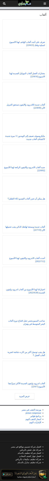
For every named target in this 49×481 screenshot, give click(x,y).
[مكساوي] (24, 3)
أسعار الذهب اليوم (33, 419)
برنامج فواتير (35, 416)
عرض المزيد (24, 396)
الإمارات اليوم (35, 422)
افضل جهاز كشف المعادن (30, 456)
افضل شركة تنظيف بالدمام (29, 453)
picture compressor (33, 413)
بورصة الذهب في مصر (31, 410)
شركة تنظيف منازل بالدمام (29, 462)
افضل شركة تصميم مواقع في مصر (26, 447)
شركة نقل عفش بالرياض (30, 450)
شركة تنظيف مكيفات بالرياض (28, 459)
